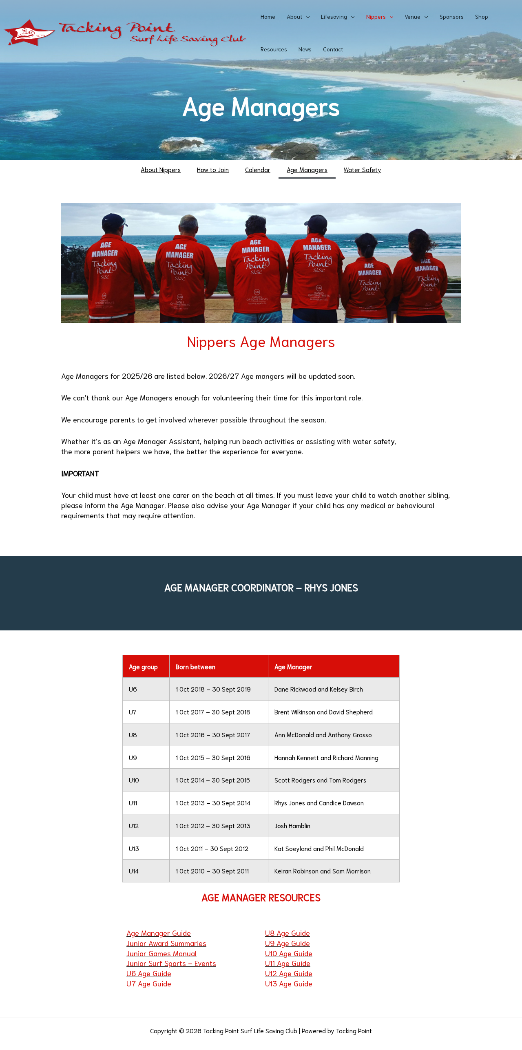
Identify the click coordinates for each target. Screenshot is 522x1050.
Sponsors (452, 16)
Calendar (257, 169)
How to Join (213, 169)
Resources (274, 49)
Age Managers (307, 169)
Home (268, 16)
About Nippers (161, 169)
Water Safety (362, 169)
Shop (481, 16)
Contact (333, 49)
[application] (306, 16)
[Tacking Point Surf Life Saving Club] (124, 31)
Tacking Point (354, 1030)
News (305, 49)
